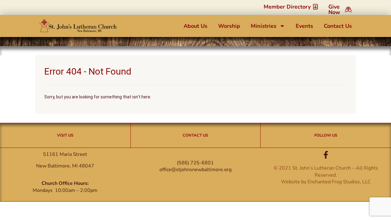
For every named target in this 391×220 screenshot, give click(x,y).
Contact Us (338, 26)
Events (304, 26)
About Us (195, 26)
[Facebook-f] (326, 155)
